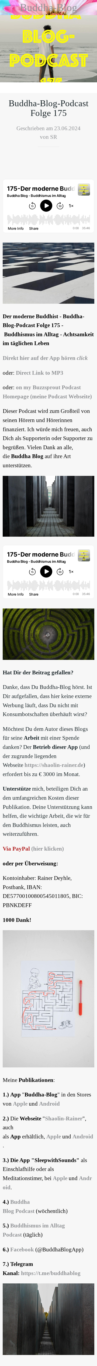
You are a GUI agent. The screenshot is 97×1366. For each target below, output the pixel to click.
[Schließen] (7, 7)
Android (49, 1103)
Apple (20, 1103)
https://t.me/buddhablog (51, 1273)
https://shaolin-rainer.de (54, 765)
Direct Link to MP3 (39, 373)
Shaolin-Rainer (63, 1118)
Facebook (22, 1249)
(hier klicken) (47, 848)
